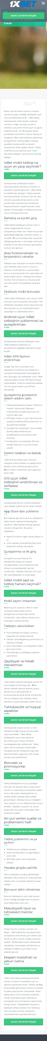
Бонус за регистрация (23, 15)
